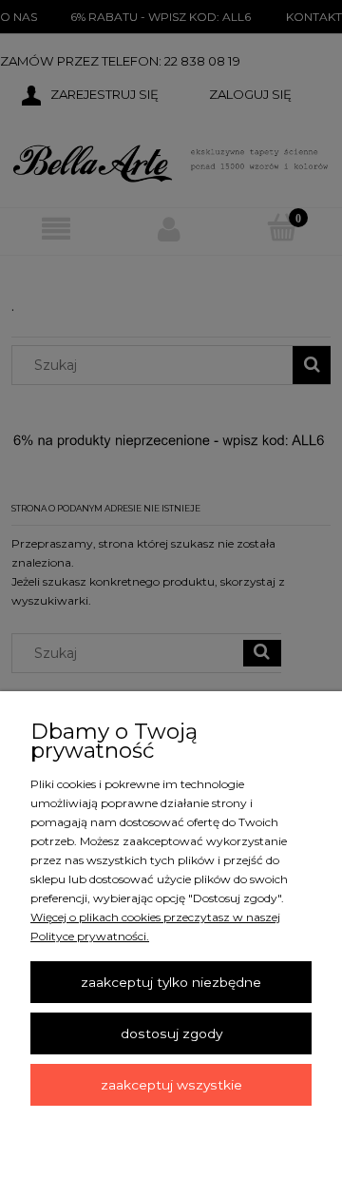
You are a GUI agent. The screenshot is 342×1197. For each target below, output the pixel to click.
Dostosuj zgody (171, 1033)
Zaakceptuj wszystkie (171, 1084)
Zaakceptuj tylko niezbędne (171, 982)
